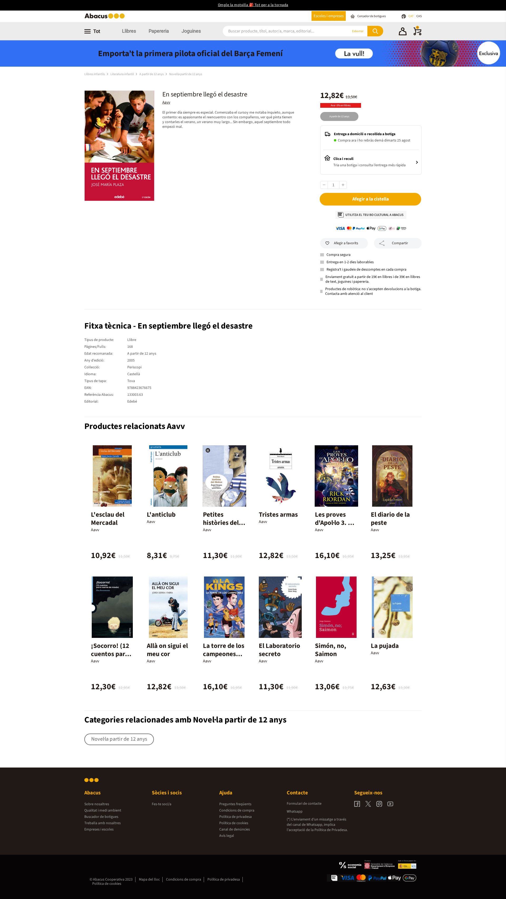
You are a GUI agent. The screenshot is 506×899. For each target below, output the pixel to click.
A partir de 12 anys (151, 74)
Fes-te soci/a (161, 804)
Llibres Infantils (94, 74)
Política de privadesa (235, 816)
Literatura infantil (122, 74)
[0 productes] (417, 34)
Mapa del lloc (149, 879)
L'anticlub (161, 514)
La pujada (385, 646)
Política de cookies (233, 823)
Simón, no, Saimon (330, 650)
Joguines (191, 31)
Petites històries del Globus (221, 523)
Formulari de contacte (304, 803)
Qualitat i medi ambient (102, 810)
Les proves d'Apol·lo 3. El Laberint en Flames (334, 527)
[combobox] (279, 31)
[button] (402, 32)
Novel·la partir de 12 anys (185, 74)
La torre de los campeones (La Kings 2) (223, 654)
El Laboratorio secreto (279, 650)
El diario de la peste (390, 518)
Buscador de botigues (101, 816)
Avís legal (226, 835)
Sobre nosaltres (96, 804)
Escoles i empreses (329, 16)
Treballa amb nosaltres (102, 823)
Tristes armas (278, 514)
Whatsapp (295, 811)
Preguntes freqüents (235, 804)
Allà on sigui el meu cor (167, 650)
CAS (419, 16)
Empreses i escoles (99, 829)
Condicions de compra (236, 810)
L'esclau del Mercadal (107, 518)
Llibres (129, 31)
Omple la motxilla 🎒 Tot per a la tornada (253, 5)
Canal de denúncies (234, 829)
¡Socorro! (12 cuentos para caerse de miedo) (110, 658)
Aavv (166, 102)
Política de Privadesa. (331, 830)
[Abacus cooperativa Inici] (106, 18)
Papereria (159, 31)
